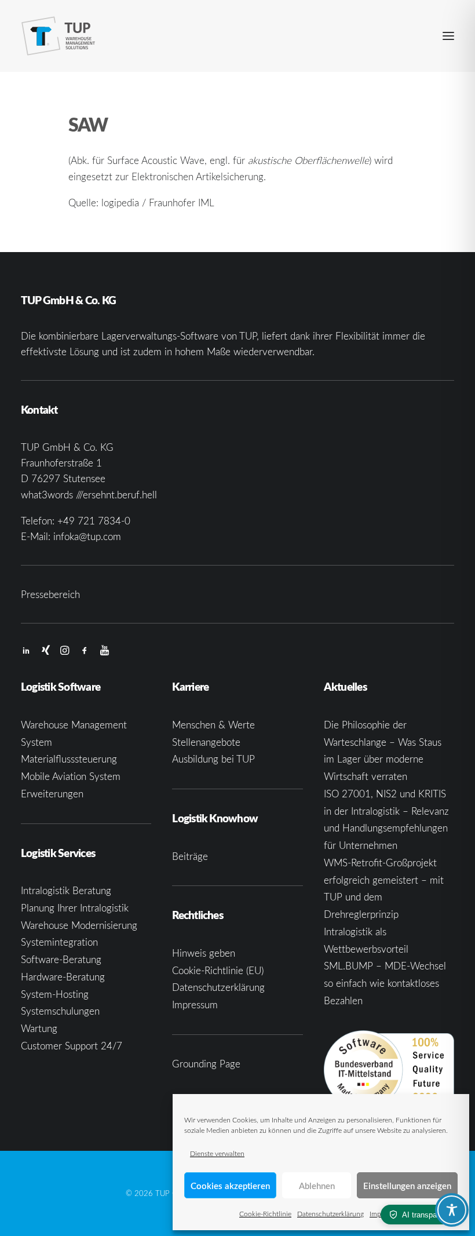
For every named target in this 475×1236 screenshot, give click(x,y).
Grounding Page (206, 1063)
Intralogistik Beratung (66, 890)
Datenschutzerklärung (330, 1213)
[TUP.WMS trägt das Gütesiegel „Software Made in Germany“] (389, 1070)
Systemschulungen (60, 1011)
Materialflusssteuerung (69, 758)
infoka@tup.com (87, 536)
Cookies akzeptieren (230, 1185)
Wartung (39, 1028)
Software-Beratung (61, 959)
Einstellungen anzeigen (407, 1185)
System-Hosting (55, 994)
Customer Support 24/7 (71, 1045)
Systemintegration (59, 942)
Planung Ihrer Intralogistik (75, 907)
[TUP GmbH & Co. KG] (58, 36)
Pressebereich (50, 594)
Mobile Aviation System (70, 776)
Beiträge (190, 856)
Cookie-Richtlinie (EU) (218, 970)
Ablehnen (317, 1185)
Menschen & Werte (213, 724)
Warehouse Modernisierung (79, 925)
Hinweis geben (203, 953)
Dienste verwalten (217, 1153)
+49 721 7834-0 (93, 520)
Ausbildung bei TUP (213, 758)
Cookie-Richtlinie (265, 1213)
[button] (448, 36)
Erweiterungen (52, 793)
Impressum (195, 1004)
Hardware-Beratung (63, 976)
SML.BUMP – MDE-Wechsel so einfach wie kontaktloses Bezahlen (385, 983)
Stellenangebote (206, 742)
